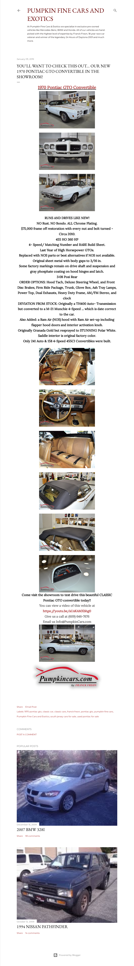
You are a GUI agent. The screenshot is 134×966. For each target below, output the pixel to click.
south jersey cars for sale (63, 716)
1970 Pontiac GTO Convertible (67, 87)
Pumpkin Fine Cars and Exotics (33, 716)
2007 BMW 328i (31, 829)
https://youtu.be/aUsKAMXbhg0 (67, 611)
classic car (48, 711)
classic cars (60, 711)
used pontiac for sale (88, 716)
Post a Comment (27, 734)
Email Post (31, 707)
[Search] (115, 9)
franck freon (73, 711)
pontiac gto (87, 711)
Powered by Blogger (70, 955)
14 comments (32, 933)
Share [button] (20, 707)
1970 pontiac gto (33, 711)
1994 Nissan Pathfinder (42, 926)
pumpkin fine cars (103, 711)
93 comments (32, 836)
